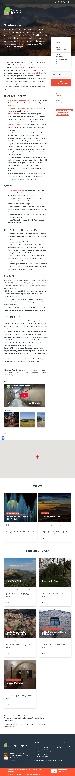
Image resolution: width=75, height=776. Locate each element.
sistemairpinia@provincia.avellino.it (49, 760)
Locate (3, 438)
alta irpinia (59, 112)
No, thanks (62, 771)
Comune (58, 95)
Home (5, 21)
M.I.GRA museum (14, 114)
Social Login (49, 2)
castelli (65, 112)
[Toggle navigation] (66, 11)
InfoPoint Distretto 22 (62, 49)
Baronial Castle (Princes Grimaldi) (19, 100)
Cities (11, 21)
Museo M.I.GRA (14, 683)
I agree (54, 771)
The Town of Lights (14, 198)
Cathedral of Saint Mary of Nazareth (21, 108)
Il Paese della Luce (50, 516)
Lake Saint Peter (14, 124)
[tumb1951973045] (44, 419)
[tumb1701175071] (11, 419)
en (70, 2)
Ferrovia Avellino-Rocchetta (64, 110)
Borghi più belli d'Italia (62, 115)
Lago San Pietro (14, 581)
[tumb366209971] (27, 419)
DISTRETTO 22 (60, 42)
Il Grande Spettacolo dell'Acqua (17, 517)
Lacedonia (37, 73)
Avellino (23, 67)
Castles (9, 629)
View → (9, 538)
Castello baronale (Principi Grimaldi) (16, 633)
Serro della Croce (14, 133)
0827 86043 (59, 103)
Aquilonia (30, 73)
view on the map (61, 64)
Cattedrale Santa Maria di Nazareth (54, 633)
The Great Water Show (16, 190)
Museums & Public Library (14, 680)
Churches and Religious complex (51, 629)
